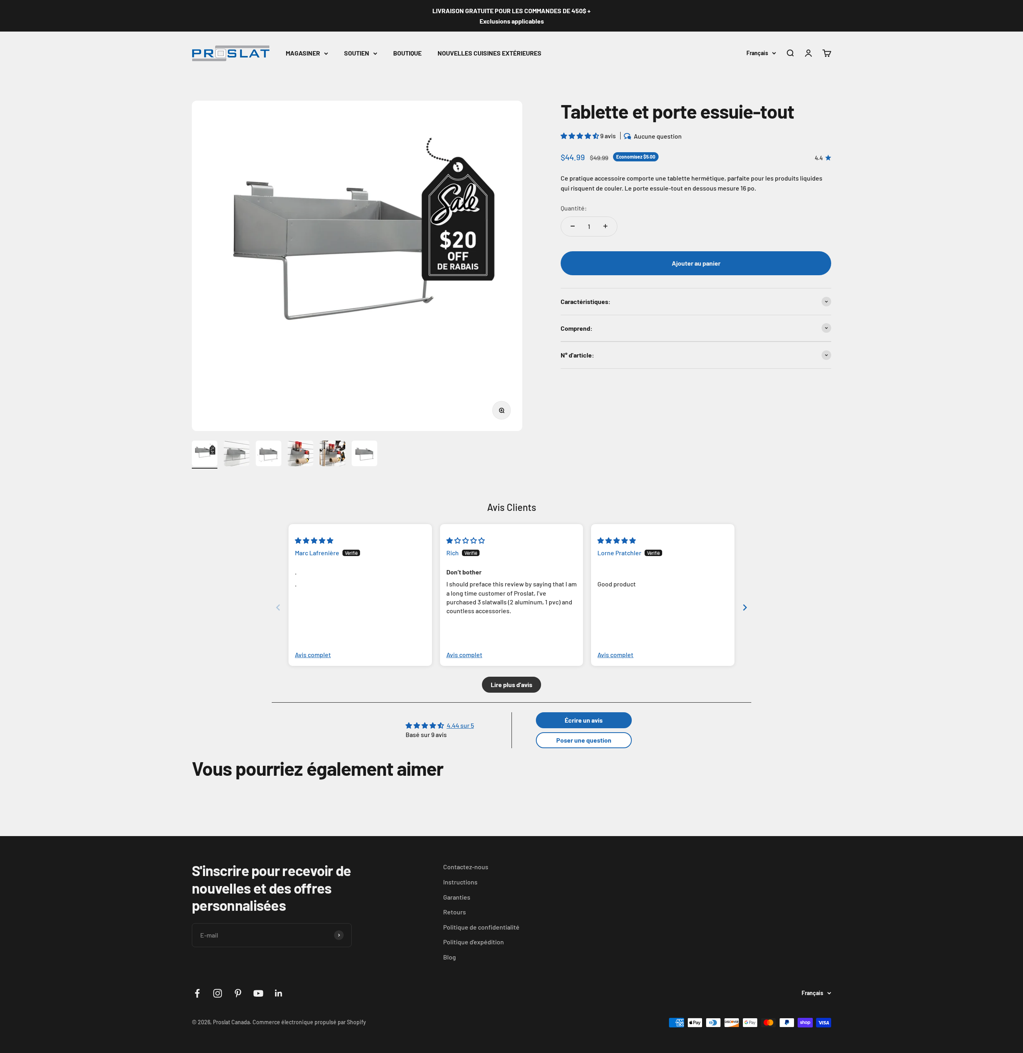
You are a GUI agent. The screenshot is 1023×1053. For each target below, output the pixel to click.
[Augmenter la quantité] (605, 226)
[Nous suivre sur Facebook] (197, 993)
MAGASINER (303, 53)
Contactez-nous (465, 866)
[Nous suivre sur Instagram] (217, 993)
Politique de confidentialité (481, 927)
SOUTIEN (356, 53)
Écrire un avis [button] (584, 720)
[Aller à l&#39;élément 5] (332, 455)
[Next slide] (744, 607)
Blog (449, 957)
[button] (580, 135)
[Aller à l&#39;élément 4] (300, 455)
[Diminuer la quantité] (572, 226)
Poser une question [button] (583, 740)
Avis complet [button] (313, 654)
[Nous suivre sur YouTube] (258, 993)
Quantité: (574, 208)
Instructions (460, 882)
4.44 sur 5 (460, 725)
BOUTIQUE (407, 53)
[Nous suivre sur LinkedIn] (278, 993)
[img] (314, 540)
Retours (454, 912)
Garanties (456, 897)
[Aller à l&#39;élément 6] (364, 455)
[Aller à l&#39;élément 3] (268, 455)
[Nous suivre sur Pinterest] (238, 993)
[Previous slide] (278, 607)
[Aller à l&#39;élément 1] (204, 455)
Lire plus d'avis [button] (511, 684)
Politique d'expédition (473, 942)
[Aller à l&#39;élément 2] (236, 455)
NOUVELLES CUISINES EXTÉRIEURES (489, 53)
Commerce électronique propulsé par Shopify (309, 1022)
